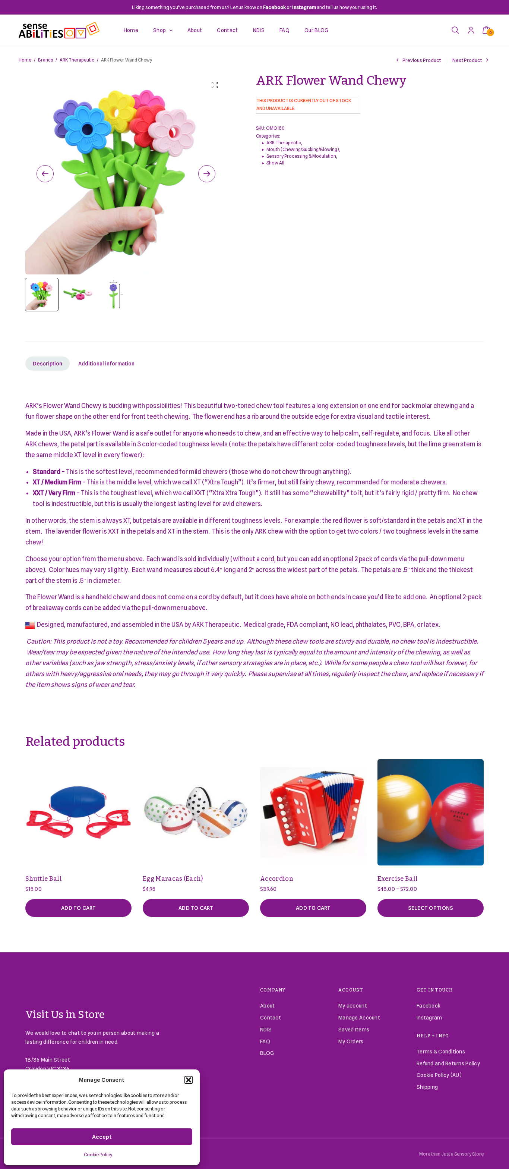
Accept (102, 1137)
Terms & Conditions (441, 1052)
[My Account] (471, 30)
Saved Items (353, 1030)
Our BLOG (316, 30)
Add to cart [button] (78, 908)
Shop (159, 30)
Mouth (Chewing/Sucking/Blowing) (302, 149)
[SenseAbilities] (59, 30)
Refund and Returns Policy (448, 1063)
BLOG (267, 1053)
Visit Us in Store (65, 1014)
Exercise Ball (397, 878)
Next (206, 173)
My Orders (351, 1041)
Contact (227, 30)
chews (47, 444)
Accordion (276, 878)
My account (352, 1006)
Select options (430, 908)
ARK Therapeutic (77, 60)
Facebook (428, 1006)
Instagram (429, 1018)
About (194, 30)
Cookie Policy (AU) (439, 1075)
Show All (275, 163)
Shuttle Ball (43, 878)
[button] (188, 1080)
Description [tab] (47, 364)
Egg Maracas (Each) (173, 878)
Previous (45, 173)
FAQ (284, 30)
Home (131, 30)
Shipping (427, 1087)
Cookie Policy (98, 1154)
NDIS (259, 30)
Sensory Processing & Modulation (301, 156)
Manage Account (359, 1018)
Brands (45, 60)
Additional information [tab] (106, 364)
